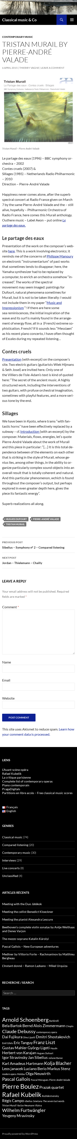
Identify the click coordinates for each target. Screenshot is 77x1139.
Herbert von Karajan (19, 1053)
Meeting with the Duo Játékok (22, 904)
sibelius (29, 1101)
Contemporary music (17, 36)
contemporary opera (46, 1032)
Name (6, 662)
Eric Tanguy (23, 1042)
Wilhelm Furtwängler (24, 1110)
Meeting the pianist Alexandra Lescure (27, 919)
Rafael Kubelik (21, 1094)
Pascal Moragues (40, 1079)
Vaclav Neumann (25, 1105)
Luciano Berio (35, 1068)
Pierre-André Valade (46, 519)
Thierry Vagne (29, 67)
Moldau (21, 1074)
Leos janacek (12, 1068)
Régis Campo (13, 1100)
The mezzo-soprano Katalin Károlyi (25, 939)
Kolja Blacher (57, 1063)
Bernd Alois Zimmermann (43, 1025)
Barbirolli (54, 1020)
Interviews (9, 860)
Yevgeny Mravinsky (18, 1115)
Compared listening (15, 845)
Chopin (69, 1026)
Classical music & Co (19, 19)
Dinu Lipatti (29, 1037)
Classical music (12, 837)
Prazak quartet (51, 1087)
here (11, 251)
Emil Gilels (7, 1043)
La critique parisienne (16, 777)
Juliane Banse (55, 1058)
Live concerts (11, 868)
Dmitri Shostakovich (53, 1037)
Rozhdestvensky (50, 1096)
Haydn (53, 1048)
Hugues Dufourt (16, 519)
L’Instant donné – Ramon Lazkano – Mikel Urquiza (34, 966)
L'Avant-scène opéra (15, 770)
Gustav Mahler (14, 1048)
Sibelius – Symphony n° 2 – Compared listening (33, 545)
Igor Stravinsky (14, 1057)
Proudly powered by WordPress (20, 1133)
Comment (10, 607)
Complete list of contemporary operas (27, 781)
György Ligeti (39, 1048)
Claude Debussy (19, 1031)
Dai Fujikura (12, 1037)
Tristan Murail (15, 524)
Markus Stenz (58, 1068)
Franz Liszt (44, 1042)
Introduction (30, 431)
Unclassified (10, 876)
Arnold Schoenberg (25, 1019)
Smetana (37, 1101)
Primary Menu (72, 20)
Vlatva (38, 1105)
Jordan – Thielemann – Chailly (22, 560)
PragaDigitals (11, 789)
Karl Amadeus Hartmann (22, 1063)
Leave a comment (52, 67)
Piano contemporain (15, 785)
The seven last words (53, 1101)
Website (8, 698)
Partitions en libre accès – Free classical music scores (37, 793)
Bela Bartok (12, 1025)
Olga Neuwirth (38, 1073)
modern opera (9, 1074)
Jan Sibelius (38, 1057)
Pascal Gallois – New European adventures (30, 946)
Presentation (11, 359)
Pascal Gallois (16, 1079)
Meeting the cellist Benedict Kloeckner (27, 911)
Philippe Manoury (60, 256)
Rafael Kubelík (11, 773)
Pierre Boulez (20, 1086)
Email (6, 680)
